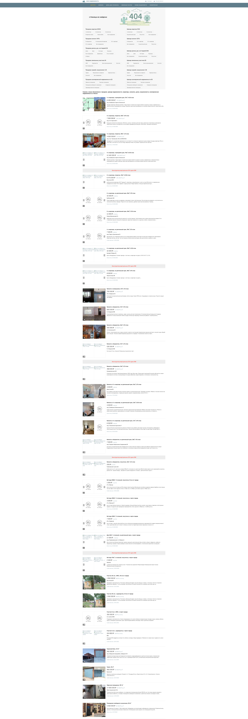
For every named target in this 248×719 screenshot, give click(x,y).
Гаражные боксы (111, 72)
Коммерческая (154, 5)
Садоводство (95, 63)
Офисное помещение (90, 82)
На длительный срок (131, 34)
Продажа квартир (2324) (93, 29)
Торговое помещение (104, 82)
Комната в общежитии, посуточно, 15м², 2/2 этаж (121, 462)
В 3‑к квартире (89, 44)
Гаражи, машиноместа (141, 5)
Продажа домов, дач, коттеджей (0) (97, 48)
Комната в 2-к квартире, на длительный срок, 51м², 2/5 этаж (124, 384)
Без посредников (111, 34)
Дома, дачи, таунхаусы (112, 5)
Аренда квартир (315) (133, 29)
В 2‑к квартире (114, 41)
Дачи (93, 51)
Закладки (149, 1)
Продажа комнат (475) (93, 38)
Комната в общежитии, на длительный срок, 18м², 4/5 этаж (123, 439)
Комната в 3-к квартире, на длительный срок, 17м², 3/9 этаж (124, 420)
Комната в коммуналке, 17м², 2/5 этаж (118, 288)
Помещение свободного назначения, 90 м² (119, 703)
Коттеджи (101, 51)
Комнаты (100, 5)
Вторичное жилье (89, 34)
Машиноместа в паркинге (98, 72)
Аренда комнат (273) (133, 38)
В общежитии (88, 41)
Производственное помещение (92, 87)
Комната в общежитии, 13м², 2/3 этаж (117, 366)
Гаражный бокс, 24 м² (113, 649)
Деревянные (99, 53)
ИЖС (87, 63)
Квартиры (93, 5)
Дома (87, 51)
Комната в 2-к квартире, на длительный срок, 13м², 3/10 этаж (124, 402)
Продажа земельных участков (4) (96, 60)
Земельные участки (126, 5)
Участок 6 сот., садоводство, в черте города (119, 630)
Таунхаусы (109, 51)
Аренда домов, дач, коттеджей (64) (138, 51)
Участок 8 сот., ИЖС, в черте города (117, 612)
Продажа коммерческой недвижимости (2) (99, 79)
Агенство (118, 63)
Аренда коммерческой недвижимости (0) (140, 79)
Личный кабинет (159, 1)
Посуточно (142, 34)
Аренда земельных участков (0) (136, 60)
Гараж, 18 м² (110, 667)
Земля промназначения (107, 63)
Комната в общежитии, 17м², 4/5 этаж (117, 307)
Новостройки (100, 34)
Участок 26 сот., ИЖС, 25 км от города (118, 575)
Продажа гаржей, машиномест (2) (96, 70)
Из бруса (87, 56)
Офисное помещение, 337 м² (115, 685)
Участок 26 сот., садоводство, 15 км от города (120, 593)
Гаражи (87, 72)
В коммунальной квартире (101, 41)
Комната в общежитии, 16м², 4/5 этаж (117, 325)
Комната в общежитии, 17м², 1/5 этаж (117, 344)
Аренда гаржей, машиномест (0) (137, 70)
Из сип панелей (110, 53)
